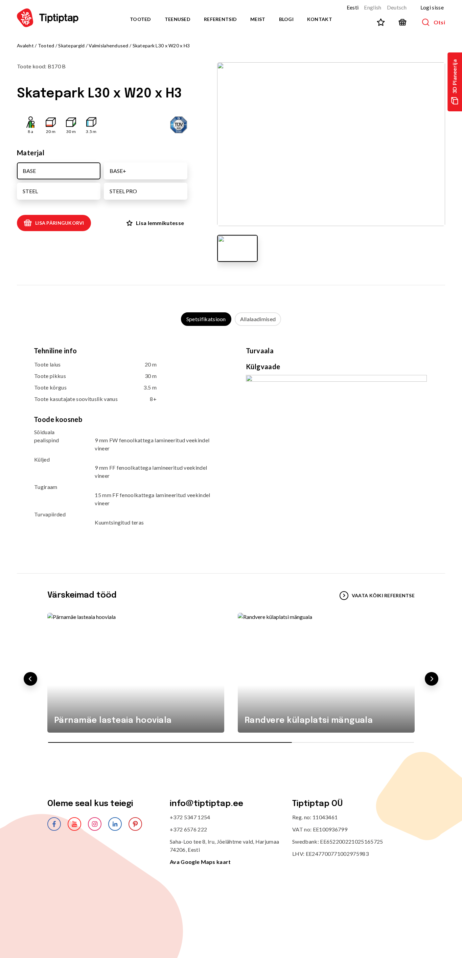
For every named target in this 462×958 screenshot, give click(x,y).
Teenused (177, 19)
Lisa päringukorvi (59, 223)
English (372, 7)
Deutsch (397, 7)
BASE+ (118, 171)
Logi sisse (432, 7)
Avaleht (25, 45)
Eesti (353, 7)
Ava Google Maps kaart (200, 862)
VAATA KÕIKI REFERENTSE (383, 595)
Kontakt (319, 19)
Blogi (286, 19)
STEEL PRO (123, 191)
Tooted (140, 19)
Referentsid (220, 19)
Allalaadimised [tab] (258, 319)
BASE (29, 171)
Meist (257, 19)
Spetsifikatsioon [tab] (206, 319)
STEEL (30, 191)
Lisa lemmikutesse (160, 223)
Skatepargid (71, 45)
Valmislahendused (108, 45)
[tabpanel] (231, 442)
